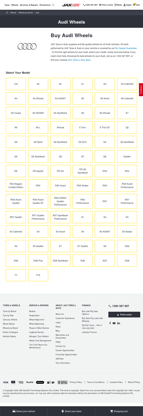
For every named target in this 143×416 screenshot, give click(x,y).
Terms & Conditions (95, 382)
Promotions (45, 4)
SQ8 (127, 260)
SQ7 (105, 260)
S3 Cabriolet (16, 231)
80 (38, 83)
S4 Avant (60, 231)
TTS (38, 275)
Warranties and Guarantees (62, 336)
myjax (58, 322)
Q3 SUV (82, 142)
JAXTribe (60, 358)
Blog (57, 330)
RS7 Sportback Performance (60, 217)
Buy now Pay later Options (90, 312)
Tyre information (63, 362)
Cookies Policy (116, 382)
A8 (16, 127)
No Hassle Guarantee (126, 48)
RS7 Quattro (16, 217)
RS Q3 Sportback (83, 171)
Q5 (15, 156)
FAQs (58, 341)
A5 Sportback (60, 112)
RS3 (105, 171)
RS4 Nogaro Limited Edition (16, 185)
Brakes (32, 311)
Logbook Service (36, 332)
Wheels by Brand (10, 328)
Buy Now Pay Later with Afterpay (92, 319)
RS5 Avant (60, 185)
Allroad (60, 127)
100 (16, 83)
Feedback (141, 89)
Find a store (126, 314)
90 (60, 83)
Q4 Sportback (127, 142)
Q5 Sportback (38, 156)
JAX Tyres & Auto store (79, 59)
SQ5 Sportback (60, 260)
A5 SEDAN (38, 112)
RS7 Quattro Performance (38, 217)
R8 (15, 171)
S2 (104, 217)
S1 (82, 217)
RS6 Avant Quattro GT (38, 201)
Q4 (104, 142)
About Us (60, 314)
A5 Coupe (16, 112)
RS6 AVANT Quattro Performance (60, 201)
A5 (82, 98)
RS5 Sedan (82, 185)
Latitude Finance (89, 332)
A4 (16, 98)
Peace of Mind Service (39, 328)
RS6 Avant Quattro (15, 201)
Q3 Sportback (60, 142)
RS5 (38, 185)
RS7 (105, 201)
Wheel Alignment (36, 319)
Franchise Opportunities (66, 354)
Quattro (127, 156)
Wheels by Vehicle (26, 12)
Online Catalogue (10, 332)
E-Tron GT (105, 127)
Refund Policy (134, 382)
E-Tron (82, 127)
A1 (82, 83)
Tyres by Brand (9, 311)
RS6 (105, 185)
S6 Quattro (38, 246)
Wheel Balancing (36, 323)
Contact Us (60, 346)
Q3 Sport (38, 142)
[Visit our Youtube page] (114, 323)
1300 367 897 (120, 306)
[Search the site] (53, 5)
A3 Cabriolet (127, 83)
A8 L (38, 127)
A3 (104, 83)
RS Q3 (60, 171)
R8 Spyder (38, 171)
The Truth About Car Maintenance (38, 346)
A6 (82, 112)
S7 (60, 246)
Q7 (82, 156)
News (58, 326)
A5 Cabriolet (127, 98)
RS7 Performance (127, 201)
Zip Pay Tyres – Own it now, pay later (92, 326)
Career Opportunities (65, 350)
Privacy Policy (76, 382)
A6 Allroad (105, 112)
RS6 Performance (82, 201)
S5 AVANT (104, 231)
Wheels (14, 4)
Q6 (60, 156)
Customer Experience (65, 318)
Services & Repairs (29, 4)
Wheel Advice (9, 323)
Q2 (127, 127)
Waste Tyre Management (40, 340)
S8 (104, 246)
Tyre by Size (8, 315)
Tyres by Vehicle (10, 319)
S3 (127, 217)
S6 (16, 246)
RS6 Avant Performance (127, 185)
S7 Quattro (82, 246)
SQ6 (82, 260)
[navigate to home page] (73, 5)
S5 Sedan (127, 231)
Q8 (104, 156)
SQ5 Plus (38, 260)
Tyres (7, 4)
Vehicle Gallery (9, 336)
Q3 (15, 142)
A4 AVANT (60, 98)
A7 (127, 112)
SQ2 (127, 246)
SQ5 (16, 260)
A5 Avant (104, 98)
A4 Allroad (38, 98)
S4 (38, 231)
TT (16, 275)
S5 (82, 231)
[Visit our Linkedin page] (118, 323)
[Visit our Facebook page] (110, 323)
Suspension (34, 315)
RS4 (127, 171)
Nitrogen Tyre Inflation (39, 336)
